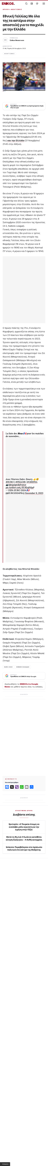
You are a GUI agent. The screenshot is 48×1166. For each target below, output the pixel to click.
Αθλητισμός (16, 9)
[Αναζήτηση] (26, 3)
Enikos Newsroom (17, 40)
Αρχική (6, 9)
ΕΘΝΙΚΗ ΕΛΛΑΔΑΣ (22, 667)
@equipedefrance (17, 484)
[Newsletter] (31, 3)
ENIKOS (8, 4)
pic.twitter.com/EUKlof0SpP (20, 487)
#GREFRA (32, 482)
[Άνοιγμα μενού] (43, 3)
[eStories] (37, 3)
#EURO (10, 482)
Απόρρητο (5, 1164)
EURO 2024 (8, 667)
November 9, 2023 (34, 493)
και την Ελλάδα (15, 140)
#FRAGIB (20, 482)
